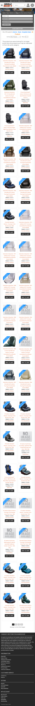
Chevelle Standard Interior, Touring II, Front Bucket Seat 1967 (25, 479)
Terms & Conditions (5, 669)
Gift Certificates (4, 685)
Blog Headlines (4, 688)
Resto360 (3, 656)
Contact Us (22, 1)
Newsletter (3, 699)
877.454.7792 (14, 1)
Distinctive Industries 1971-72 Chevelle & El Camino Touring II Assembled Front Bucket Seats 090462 (9, 95)
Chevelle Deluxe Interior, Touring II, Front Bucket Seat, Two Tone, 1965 (25, 542)
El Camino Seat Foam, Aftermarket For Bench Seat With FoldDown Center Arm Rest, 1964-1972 (9, 544)
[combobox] (17, 16)
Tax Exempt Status (5, 661)
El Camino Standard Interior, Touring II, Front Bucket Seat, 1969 (25, 415)
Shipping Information (6, 659)
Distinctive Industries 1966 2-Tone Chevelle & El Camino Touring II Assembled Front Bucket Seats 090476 (9, 352)
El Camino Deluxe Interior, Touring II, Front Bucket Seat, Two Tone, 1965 (9, 512)
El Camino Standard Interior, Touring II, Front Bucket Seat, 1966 (9, 415)
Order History (4, 696)
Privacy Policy (4, 667)
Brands (2, 683)
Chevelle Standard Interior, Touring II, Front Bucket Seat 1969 (9, 224)
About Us (3, 664)
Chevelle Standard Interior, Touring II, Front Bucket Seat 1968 (9, 445)
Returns (3, 677)
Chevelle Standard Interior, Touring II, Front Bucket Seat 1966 (9, 607)
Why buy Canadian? (5, 663)
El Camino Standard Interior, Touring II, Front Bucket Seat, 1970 (25, 512)
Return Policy (4, 658)
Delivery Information (5, 666)
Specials (3, 686)
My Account (4, 694)
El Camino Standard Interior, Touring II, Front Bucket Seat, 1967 (9, 577)
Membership (4, 701)
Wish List (3, 697)
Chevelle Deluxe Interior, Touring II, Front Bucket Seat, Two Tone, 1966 (25, 607)
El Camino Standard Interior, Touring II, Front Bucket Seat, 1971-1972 (25, 577)
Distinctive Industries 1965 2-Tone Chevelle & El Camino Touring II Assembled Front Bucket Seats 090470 (25, 352)
